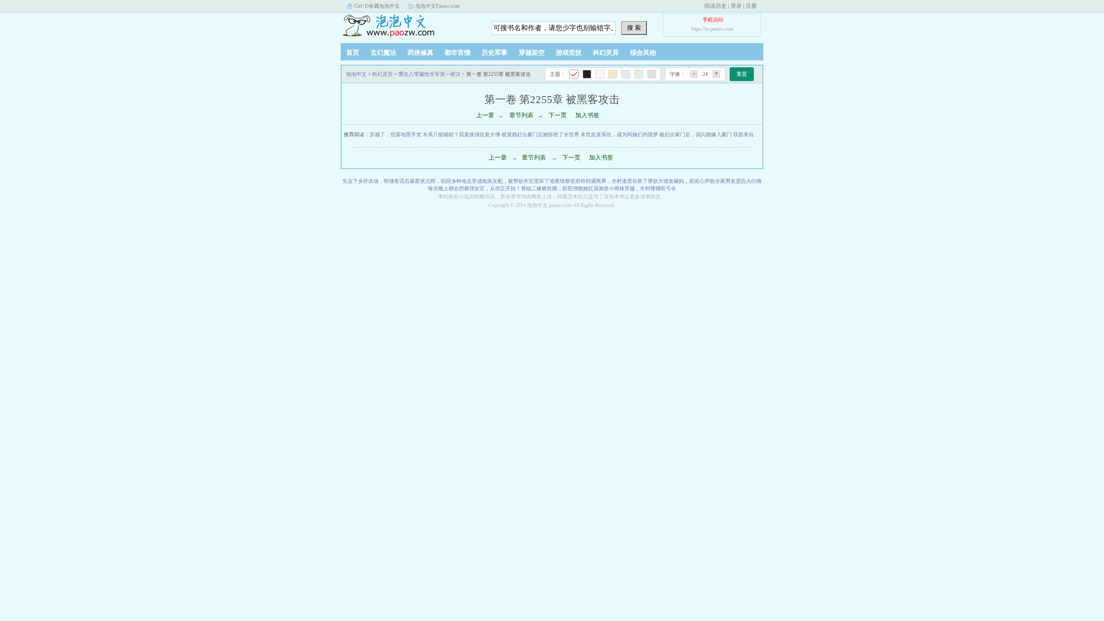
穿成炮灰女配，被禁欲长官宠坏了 (510, 181)
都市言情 (457, 52)
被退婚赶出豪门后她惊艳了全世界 (540, 135)
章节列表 (521, 115)
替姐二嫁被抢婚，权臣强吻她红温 (560, 188)
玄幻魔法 (383, 52)
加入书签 (587, 115)
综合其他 (643, 52)
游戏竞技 (569, 52)
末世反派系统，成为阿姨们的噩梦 (619, 135)
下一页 (558, 115)
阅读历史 (715, 6)
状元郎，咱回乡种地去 (446, 181)
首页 (352, 52)
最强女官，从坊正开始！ (492, 188)
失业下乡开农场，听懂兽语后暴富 (381, 181)
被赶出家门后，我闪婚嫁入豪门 (695, 135)
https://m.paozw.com (712, 29)
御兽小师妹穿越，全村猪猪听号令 (637, 188)
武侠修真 (420, 52)
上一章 (485, 115)
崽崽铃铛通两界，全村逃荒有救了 (609, 181)
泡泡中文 (394, 25)
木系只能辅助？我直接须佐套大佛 (461, 135)
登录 (736, 6)
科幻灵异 (606, 52)
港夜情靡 (559, 181)
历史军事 (495, 52)
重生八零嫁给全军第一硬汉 (429, 74)
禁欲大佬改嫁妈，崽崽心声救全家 (686, 181)
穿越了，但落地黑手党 (395, 135)
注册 (751, 6)
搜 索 (634, 27)
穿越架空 (532, 52)
